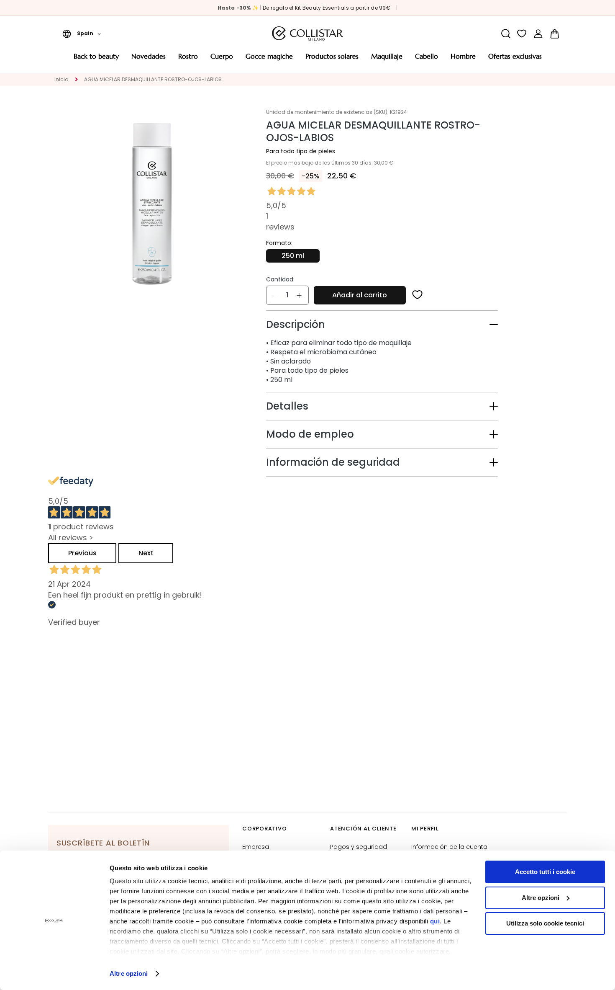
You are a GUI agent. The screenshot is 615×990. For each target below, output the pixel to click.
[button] (81, 33)
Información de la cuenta (449, 847)
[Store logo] (307, 33)
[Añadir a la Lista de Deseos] (417, 295)
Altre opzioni (129, 973)
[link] (538, 34)
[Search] (506, 34)
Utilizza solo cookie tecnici (545, 923)
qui (435, 921)
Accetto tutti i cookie (545, 871)
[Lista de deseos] (522, 34)
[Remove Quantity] (275, 295)
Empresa (255, 847)
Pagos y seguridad (358, 847)
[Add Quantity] (299, 295)
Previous (82, 553)
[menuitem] (96, 59)
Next (146, 553)
